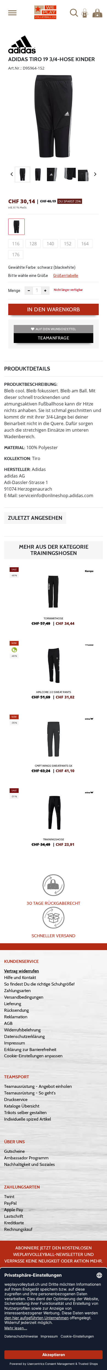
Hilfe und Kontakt (20, 977)
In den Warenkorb (53, 309)
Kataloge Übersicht (21, 1106)
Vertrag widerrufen (21, 971)
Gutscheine (14, 1151)
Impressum (14, 1043)
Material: (14, 447)
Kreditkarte (14, 1222)
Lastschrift (13, 1216)
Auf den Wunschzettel (56, 329)
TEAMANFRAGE (53, 338)
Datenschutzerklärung (24, 1036)
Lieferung (12, 1003)
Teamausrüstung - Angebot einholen (38, 1086)
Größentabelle (65, 275)
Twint (9, 1196)
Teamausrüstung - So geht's (30, 1093)
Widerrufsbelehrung (22, 1029)
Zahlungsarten (17, 990)
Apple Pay (13, 1209)
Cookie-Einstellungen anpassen (33, 1055)
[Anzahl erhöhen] (45, 290)
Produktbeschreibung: (31, 384)
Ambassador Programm (26, 1157)
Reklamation (15, 1016)
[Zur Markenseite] (22, 46)
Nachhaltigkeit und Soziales (29, 1164)
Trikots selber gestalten (25, 1112)
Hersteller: (17, 469)
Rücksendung (16, 1010)
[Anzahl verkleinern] (29, 290)
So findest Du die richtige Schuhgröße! (39, 984)
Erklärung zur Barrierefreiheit (30, 1049)
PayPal (10, 1203)
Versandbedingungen (23, 997)
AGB (8, 1023)
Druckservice (15, 1099)
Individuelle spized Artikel (27, 1119)
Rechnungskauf (18, 1229)
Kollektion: (17, 458)
